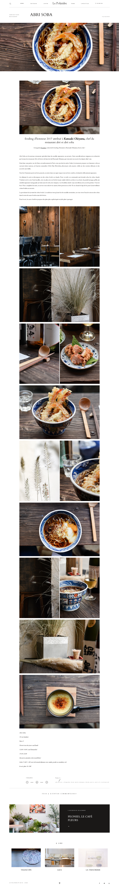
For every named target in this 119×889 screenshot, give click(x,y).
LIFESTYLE (85, 3)
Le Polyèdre (60, 3)
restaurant (105, 782)
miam (87, 782)
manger (82, 782)
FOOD (73, 3)
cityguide (67, 782)
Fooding (43, 148)
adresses (58, 782)
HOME (22, 3)
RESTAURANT (13, 16)
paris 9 (97, 782)
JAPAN (46, 3)
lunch (77, 782)
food (72, 782)
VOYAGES (33, 3)
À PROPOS (99, 3)
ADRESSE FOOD (14, 14)
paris (92, 782)
